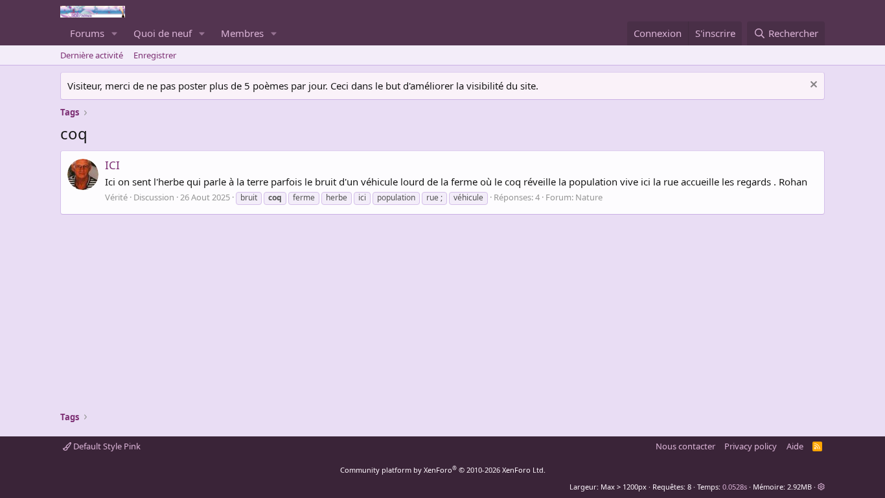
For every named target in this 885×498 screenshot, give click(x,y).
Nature (589, 197)
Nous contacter (685, 446)
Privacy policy (750, 446)
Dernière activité (91, 55)
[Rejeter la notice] (812, 86)
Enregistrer (154, 55)
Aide (795, 446)
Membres (242, 33)
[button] (115, 33)
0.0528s (734, 487)
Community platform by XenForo (443, 470)
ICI (112, 165)
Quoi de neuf (162, 33)
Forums (87, 33)
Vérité (116, 197)
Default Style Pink (106, 446)
